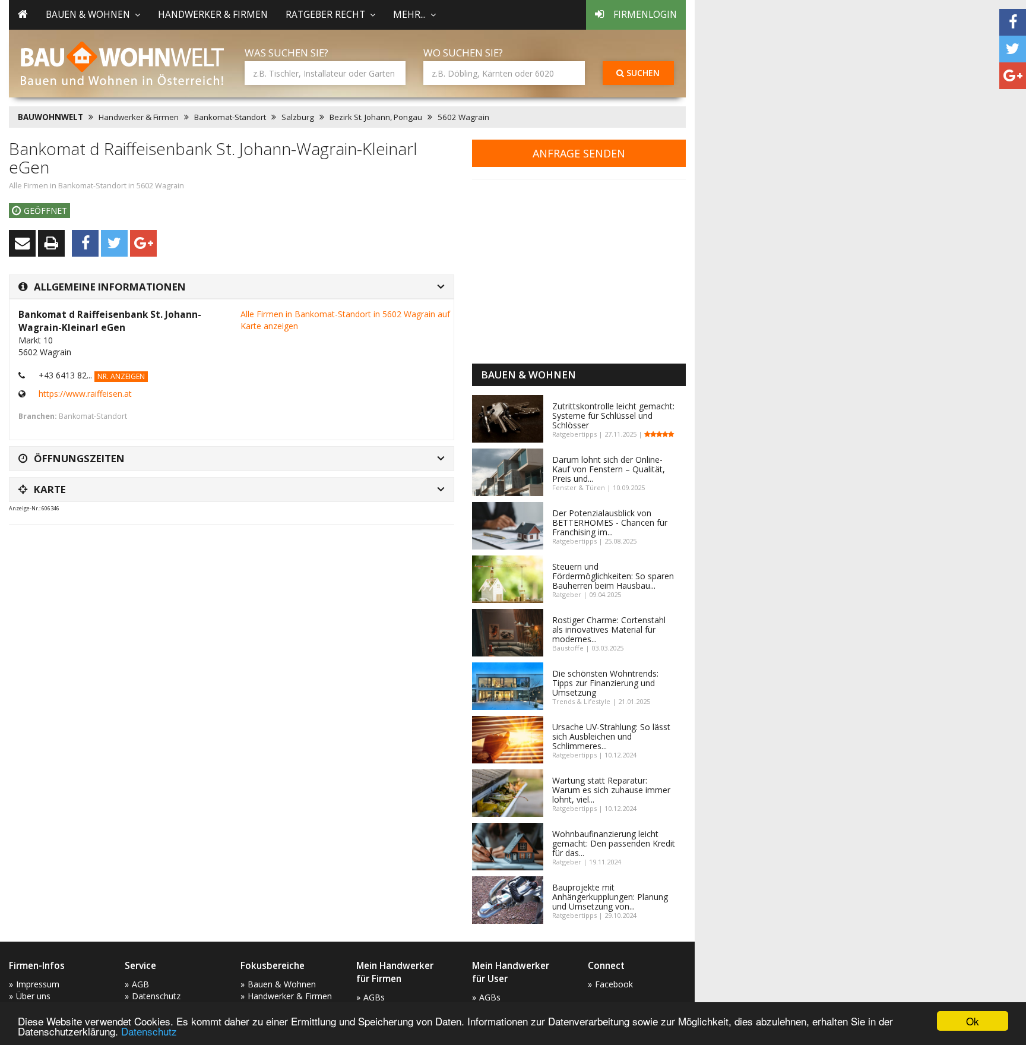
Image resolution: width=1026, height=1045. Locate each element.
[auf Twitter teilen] (1012, 49)
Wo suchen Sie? (463, 52)
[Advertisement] (225, 563)
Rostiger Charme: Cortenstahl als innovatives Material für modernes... (609, 629)
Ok (972, 1021)
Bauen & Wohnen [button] (88, 14)
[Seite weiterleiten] (22, 243)
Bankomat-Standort (230, 117)
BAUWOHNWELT (50, 117)
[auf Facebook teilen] (1012, 22)
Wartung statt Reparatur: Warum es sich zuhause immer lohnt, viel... (611, 790)
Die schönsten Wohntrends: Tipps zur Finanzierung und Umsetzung (605, 683)
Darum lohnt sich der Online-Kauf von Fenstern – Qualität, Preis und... (608, 469)
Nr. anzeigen (121, 376)
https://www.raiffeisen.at (85, 393)
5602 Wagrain (463, 117)
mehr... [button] (409, 14)
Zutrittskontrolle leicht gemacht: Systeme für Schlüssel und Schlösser (613, 415)
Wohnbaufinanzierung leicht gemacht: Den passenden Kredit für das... (613, 843)
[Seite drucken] (51, 243)
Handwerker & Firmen (213, 14)
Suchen (642, 72)
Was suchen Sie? (286, 52)
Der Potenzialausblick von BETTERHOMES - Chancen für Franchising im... (609, 522)
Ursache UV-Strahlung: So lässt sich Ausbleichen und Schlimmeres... (611, 736)
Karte (50, 489)
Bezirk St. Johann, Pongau (376, 117)
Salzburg (297, 117)
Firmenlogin (645, 14)
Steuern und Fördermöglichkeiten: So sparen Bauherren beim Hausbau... (613, 576)
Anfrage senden (579, 153)
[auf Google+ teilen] (1012, 75)
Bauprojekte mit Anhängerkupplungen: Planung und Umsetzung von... (610, 897)
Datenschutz (149, 1031)
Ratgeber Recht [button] (325, 14)
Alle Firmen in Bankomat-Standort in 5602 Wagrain (96, 186)
